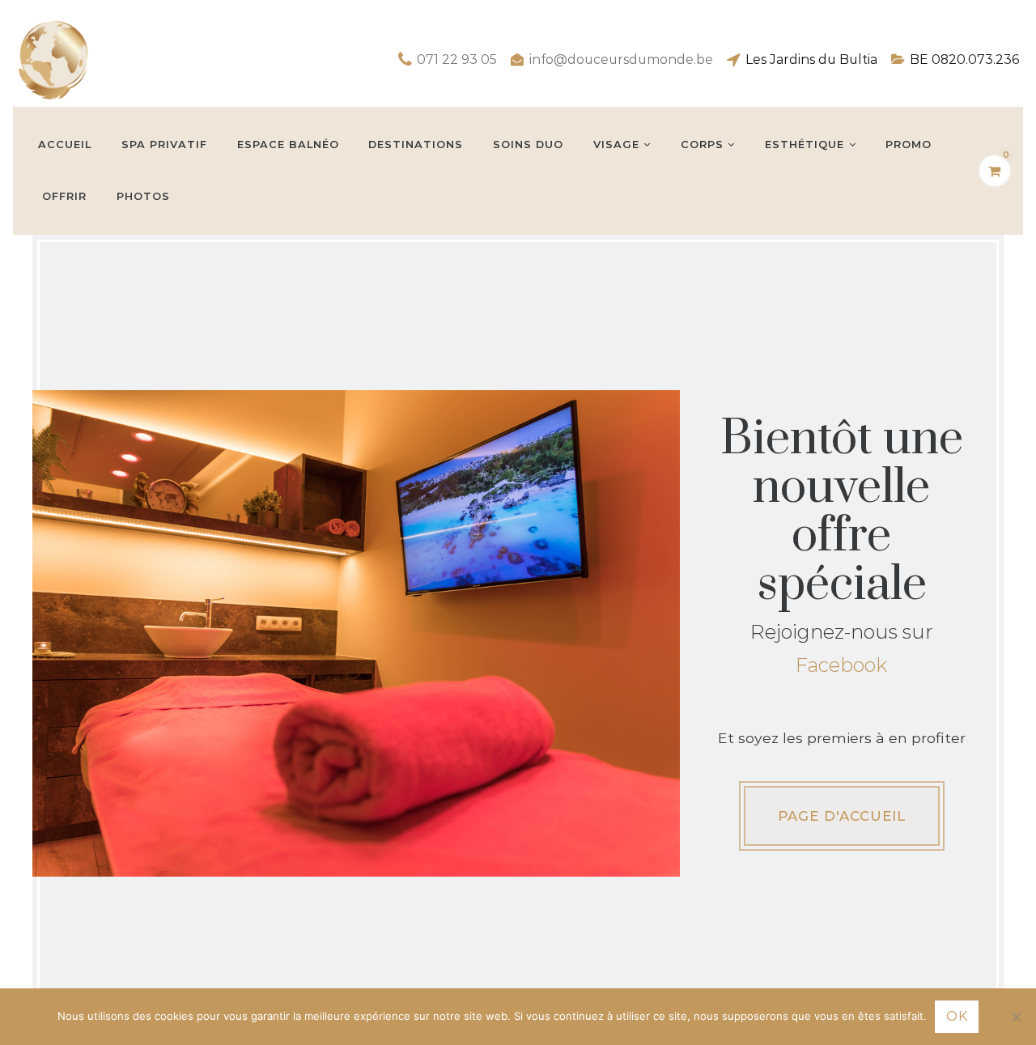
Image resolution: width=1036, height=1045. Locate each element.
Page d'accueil (842, 816)
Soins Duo (528, 144)
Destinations (415, 144)
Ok (956, 1016)
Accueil (64, 144)
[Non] (1016, 1017)
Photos (143, 196)
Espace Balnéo (288, 144)
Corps (702, 144)
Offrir (64, 196)
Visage (616, 144)
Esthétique (804, 144)
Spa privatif (164, 144)
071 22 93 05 (457, 59)
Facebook (841, 665)
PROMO (908, 144)
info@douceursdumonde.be (621, 59)
